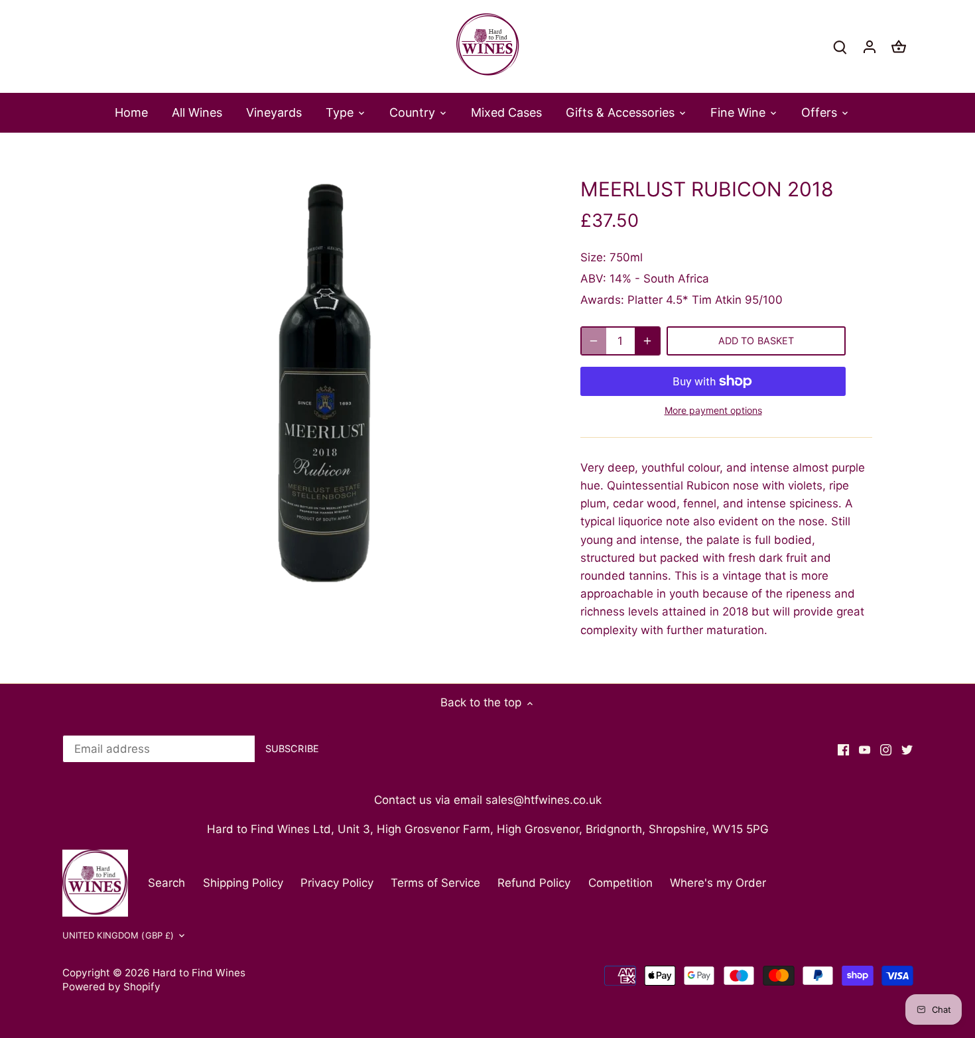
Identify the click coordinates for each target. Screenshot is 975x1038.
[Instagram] (885, 749)
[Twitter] (907, 749)
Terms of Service (435, 882)
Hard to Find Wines (199, 972)
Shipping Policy (243, 882)
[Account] (869, 47)
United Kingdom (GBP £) (118, 935)
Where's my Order (718, 882)
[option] (326, 386)
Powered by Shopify (111, 986)
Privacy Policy (336, 882)
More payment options (713, 410)
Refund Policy (533, 882)
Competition (620, 882)
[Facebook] (843, 749)
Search (166, 882)
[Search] (840, 47)
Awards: (602, 299)
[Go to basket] (899, 47)
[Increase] (647, 341)
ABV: (593, 278)
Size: (593, 257)
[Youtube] (864, 749)
